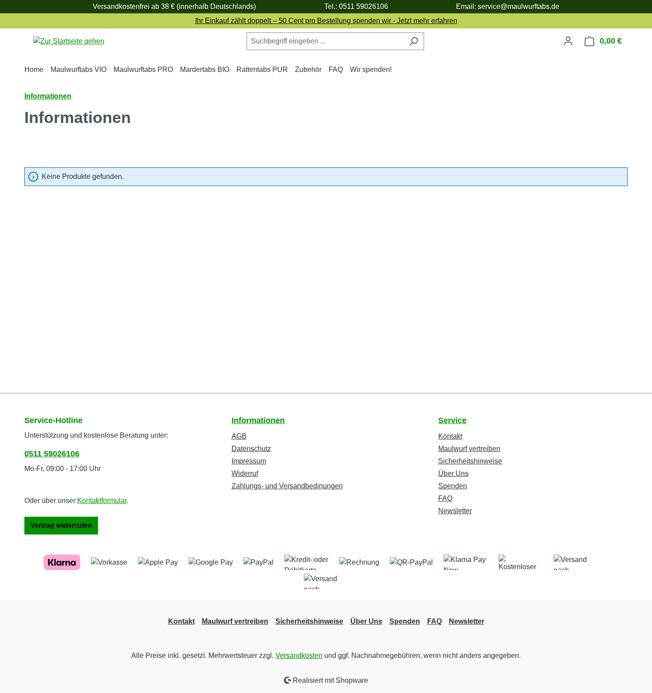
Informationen (258, 420)
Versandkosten (298, 655)
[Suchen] (413, 41)
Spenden (452, 486)
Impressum (249, 461)
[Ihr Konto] (568, 41)
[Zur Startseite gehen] (68, 41)
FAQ (445, 498)
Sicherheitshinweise (470, 461)
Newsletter (455, 511)
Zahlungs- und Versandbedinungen (287, 486)
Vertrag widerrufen (61, 525)
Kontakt (450, 436)
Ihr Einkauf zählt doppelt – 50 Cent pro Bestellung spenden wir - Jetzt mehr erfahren (326, 20)
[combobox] (325, 41)
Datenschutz (251, 448)
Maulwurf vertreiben (469, 448)
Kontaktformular (101, 500)
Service (452, 420)
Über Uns (453, 473)
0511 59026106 (51, 453)
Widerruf (245, 473)
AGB (239, 436)
